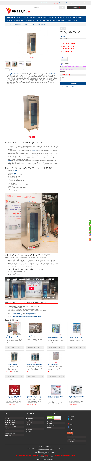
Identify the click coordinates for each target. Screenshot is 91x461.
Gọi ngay (55, 3)
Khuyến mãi (49, 427)
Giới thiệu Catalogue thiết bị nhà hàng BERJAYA (76, 397)
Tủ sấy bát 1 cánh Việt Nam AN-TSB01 (13, 336)
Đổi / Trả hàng (29, 429)
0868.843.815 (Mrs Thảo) (68, 46)
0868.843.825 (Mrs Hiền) (68, 43)
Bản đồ (70, 432)
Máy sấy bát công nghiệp (29, 24)
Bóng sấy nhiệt (31, 336)
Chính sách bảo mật (9, 429)
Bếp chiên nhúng (60, 20)
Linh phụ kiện (61, 17)
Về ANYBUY (7, 418)
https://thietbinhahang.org (17, 313)
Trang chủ (9, 24)
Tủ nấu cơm (9, 20)
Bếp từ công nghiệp (41, 20)
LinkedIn (71, 421)
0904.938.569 (43, 3)
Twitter (71, 419)
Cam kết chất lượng (9, 431)
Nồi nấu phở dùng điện (19, 20)
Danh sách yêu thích (30, 420)
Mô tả (7, 69)
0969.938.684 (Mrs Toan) (68, 41)
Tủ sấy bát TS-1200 (11, 364)
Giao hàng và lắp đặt (9, 424)
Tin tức (75, 20)
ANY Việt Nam (63, 36)
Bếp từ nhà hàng (51, 20)
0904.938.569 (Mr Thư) (68, 48)
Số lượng (62, 77)
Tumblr (71, 429)
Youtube (71, 424)
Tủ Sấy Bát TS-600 (41, 24)
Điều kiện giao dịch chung (10, 420)
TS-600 (14, 379)
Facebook (72, 416)
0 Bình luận (69, 86)
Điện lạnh (26, 17)
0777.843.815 (45, 458)
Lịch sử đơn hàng (29, 418)
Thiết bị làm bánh (52, 17)
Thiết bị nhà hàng (11, 17)
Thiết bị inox (19, 17)
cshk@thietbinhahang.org (31, 313)
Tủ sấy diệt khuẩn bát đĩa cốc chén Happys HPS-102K (55, 336)
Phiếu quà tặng (50, 423)
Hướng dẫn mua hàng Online (11, 426)
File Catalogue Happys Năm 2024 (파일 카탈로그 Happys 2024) (55, 398)
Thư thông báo (29, 422)
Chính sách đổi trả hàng (10, 433)
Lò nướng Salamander (78, 17)
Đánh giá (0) (24, 69)
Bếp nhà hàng (33, 17)
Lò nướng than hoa (42, 17)
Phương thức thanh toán (10, 422)
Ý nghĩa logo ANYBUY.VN (10, 416)
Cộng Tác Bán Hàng (51, 425)
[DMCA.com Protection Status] (50, 417)
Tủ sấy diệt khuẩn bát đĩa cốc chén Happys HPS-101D (76, 336)
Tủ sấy (9, 160)
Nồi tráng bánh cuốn (30, 20)
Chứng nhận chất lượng (15, 69)
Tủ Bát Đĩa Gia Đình (53, 364)
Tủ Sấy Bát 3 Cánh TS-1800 (34, 364)
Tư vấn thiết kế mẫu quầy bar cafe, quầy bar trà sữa (34, 397)
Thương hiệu (49, 421)
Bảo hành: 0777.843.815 (67, 54)
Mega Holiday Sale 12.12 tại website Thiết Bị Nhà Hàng (13, 397)
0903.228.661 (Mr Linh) (68, 51)
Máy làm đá (68, 17)
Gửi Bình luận (75, 86)
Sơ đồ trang (28, 431)
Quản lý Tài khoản (29, 416)
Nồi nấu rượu (69, 20)
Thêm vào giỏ (73, 83)
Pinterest (71, 427)
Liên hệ (27, 427)
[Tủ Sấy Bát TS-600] (31, 43)
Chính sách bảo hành (9, 435)
